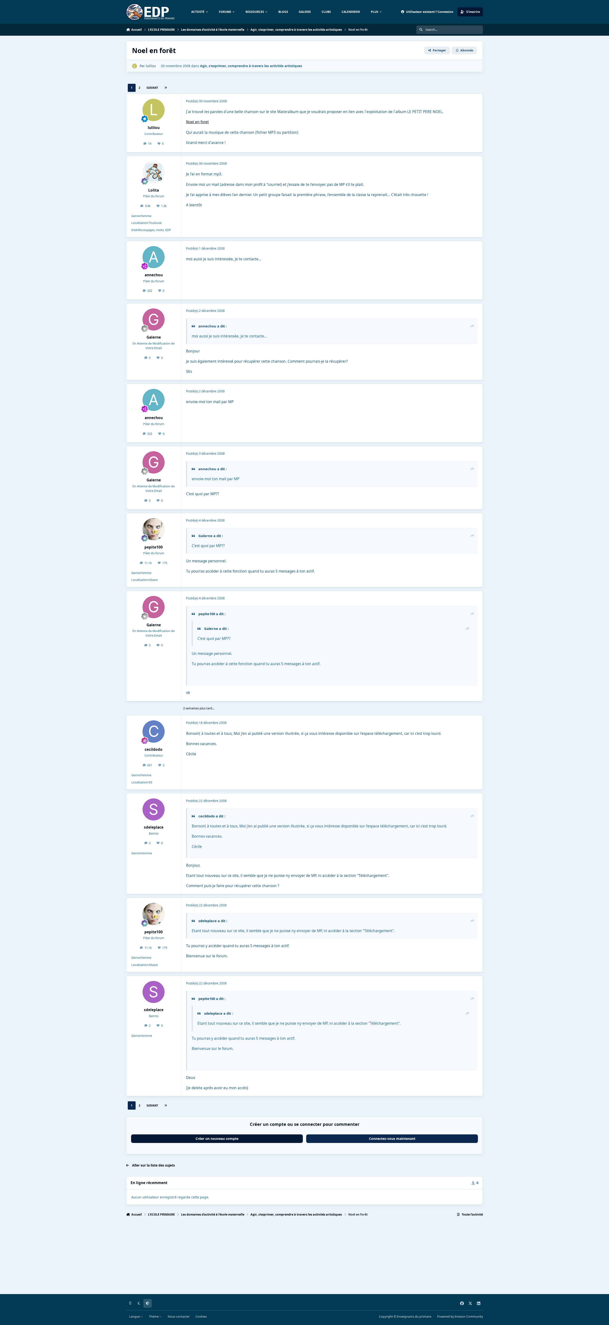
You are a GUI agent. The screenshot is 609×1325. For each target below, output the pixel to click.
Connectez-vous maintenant (392, 1138)
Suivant (152, 87)
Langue (135, 1317)
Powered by (460, 1317)
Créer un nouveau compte (217, 1138)
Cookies (201, 1317)
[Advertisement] (269, 1257)
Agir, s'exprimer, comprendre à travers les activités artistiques (251, 66)
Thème (154, 1317)
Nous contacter (179, 1317)
